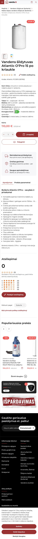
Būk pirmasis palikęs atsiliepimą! (14, 310)
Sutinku (19, 526)
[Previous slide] (4, 329)
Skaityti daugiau (19, 536)
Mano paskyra (7, 500)
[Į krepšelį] (22, 368)
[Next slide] (9, 329)
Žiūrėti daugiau (17, 376)
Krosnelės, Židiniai (27, 470)
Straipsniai (6, 472)
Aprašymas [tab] (7, 183)
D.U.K (4, 469)
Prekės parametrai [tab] (22, 183)
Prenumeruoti (26, 428)
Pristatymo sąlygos (9, 446)
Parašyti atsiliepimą (15, 295)
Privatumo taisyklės (9, 457)
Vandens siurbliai (27, 483)
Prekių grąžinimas (8, 450)
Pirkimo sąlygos (8, 454)
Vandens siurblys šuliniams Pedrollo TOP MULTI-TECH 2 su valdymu (12, 363)
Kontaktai (5, 465)
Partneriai (5, 461)
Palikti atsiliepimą (28, 75)
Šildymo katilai (26, 473)
